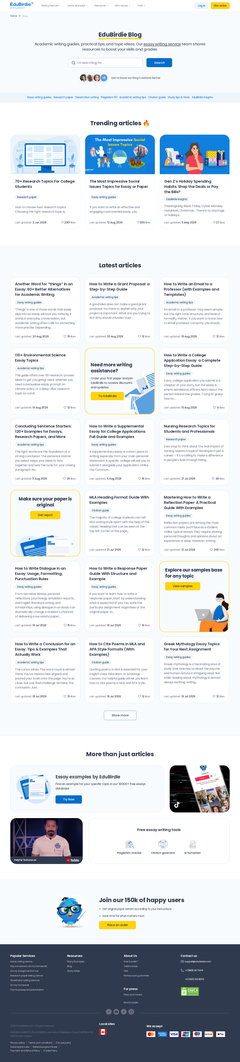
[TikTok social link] (124, 1012)
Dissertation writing (87, 97)
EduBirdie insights (202, 97)
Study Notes (73, 970)
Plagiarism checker (129, 853)
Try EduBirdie (107, 396)
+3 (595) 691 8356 (194, 979)
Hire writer (220, 6)
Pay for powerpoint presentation (27, 989)
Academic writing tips (132, 97)
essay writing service (162, 44)
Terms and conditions (40, 1042)
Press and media (133, 994)
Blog (69, 966)
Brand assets (131, 1002)
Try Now (68, 799)
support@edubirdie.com (198, 961)
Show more (120, 715)
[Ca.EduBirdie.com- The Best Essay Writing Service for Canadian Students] (103, 1032)
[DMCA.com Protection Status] (190, 994)
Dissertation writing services (25, 980)
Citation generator (163, 853)
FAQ (126, 970)
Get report (45, 515)
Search (159, 63)
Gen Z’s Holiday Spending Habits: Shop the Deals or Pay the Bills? (191, 186)
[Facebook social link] (109, 1012)
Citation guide (157, 97)
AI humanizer (192, 853)
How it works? (131, 961)
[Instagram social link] (131, 1012)
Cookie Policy (50, 1050)
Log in (201, 6)
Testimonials (131, 966)
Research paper (63, 97)
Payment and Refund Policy (25, 1050)
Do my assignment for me (24, 970)
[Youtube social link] (116, 1012)
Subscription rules (19, 1046)
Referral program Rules (45, 1046)
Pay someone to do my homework (28, 966)
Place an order (117, 925)
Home (13, 15)
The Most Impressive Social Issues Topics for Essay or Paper (119, 184)
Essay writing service (21, 961)
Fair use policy (63, 1042)
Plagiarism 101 (109, 97)
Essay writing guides (39, 97)
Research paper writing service (26, 975)
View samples (183, 586)
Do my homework (19, 985)
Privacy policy (17, 1042)
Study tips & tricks (179, 97)
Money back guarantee (136, 975)
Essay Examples (75, 961)
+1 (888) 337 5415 (194, 970)
